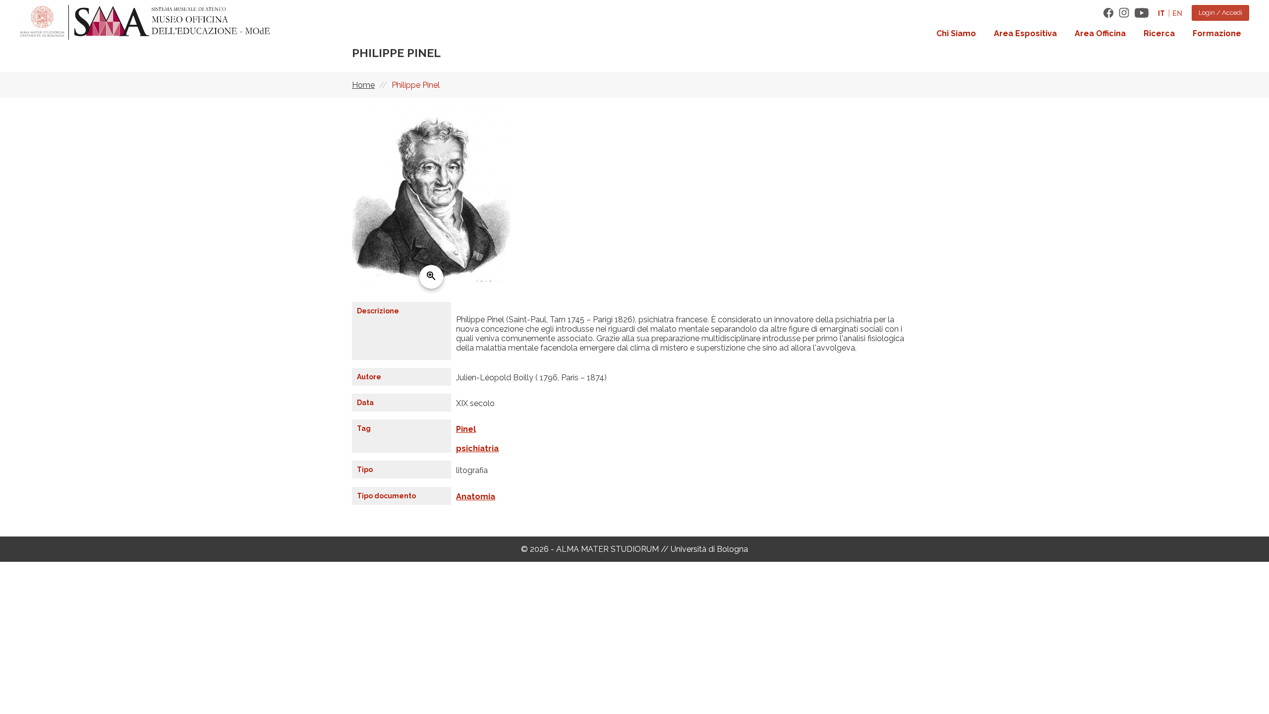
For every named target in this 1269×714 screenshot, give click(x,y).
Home (363, 85)
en (1177, 13)
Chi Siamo (956, 33)
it (1161, 13)
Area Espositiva (1025, 33)
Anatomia (475, 496)
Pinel (466, 429)
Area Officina (1100, 33)
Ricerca (1159, 33)
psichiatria (477, 448)
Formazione (1217, 33)
